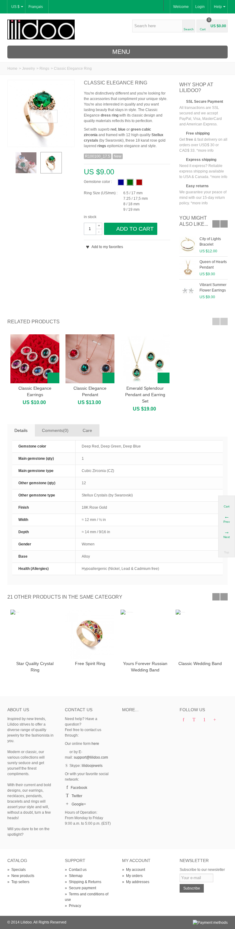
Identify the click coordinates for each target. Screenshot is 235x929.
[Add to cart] (53, 378)
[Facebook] (184, 720)
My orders (132, 876)
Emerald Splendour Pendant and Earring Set (145, 394)
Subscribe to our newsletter (202, 870)
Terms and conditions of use (86, 897)
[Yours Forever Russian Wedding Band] (145, 634)
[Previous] (10, 164)
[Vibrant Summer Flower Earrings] (187, 290)
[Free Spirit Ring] (89, 634)
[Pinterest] (204, 720)
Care (87, 430)
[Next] (67, 164)
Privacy (73, 906)
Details (21, 430)
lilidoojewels (92, 766)
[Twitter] (194, 720)
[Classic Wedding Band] (200, 634)
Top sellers (18, 882)
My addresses (135, 882)
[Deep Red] (139, 182)
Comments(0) (55, 430)
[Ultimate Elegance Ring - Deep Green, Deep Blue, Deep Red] (26, 162)
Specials (16, 870)
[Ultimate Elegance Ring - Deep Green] (41, 113)
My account (133, 870)
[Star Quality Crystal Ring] (34, 634)
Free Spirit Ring (90, 663)
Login (200, 7)
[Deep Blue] (121, 182)
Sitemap (74, 876)
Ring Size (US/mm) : (101, 193)
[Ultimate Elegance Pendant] (89, 358)
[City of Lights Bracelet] (187, 244)
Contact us (76, 870)
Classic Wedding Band (200, 663)
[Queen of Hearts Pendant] (187, 267)
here (95, 743)
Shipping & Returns (83, 882)
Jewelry (28, 68)
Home (12, 68)
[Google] (215, 720)
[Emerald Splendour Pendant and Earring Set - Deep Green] (145, 358)
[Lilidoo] (41, 29)
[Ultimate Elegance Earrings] (34, 358)
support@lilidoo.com (91, 757)
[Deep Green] (130, 182)
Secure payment (80, 888)
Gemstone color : (98, 182)
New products (20, 876)
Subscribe (191, 888)
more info (206, 150)
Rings (44, 68)
